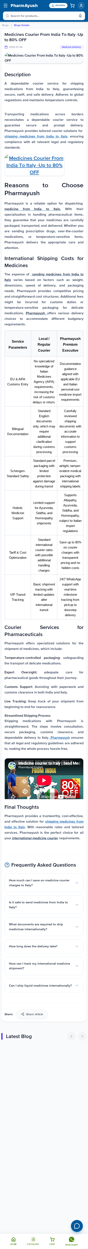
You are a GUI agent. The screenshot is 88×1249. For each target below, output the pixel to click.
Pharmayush (59, 737)
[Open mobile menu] (5, 5)
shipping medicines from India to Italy (35, 136)
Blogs (5, 25)
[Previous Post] (71, 1036)
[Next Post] (82, 1036)
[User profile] (81, 5)
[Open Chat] (77, 1226)
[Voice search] (81, 16)
